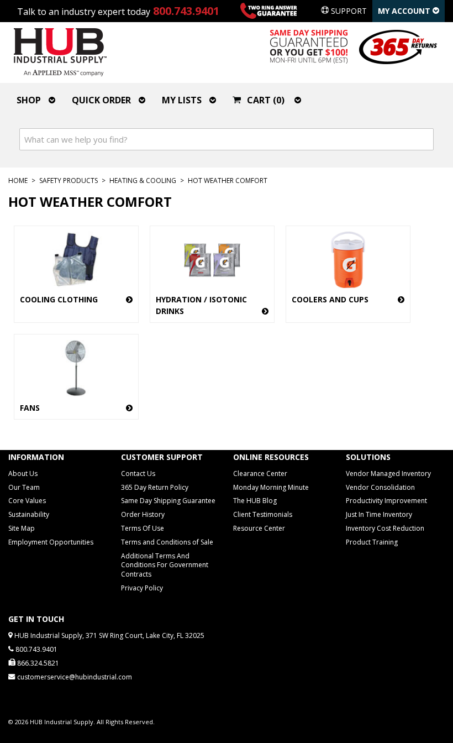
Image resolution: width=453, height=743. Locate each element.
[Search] (423, 139)
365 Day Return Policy (154, 487)
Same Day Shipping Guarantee (168, 500)
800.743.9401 (186, 10)
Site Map (21, 528)
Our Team (24, 487)
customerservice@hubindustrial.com (74, 677)
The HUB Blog (255, 500)
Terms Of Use (142, 528)
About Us (23, 473)
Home (18, 180)
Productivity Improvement (386, 500)
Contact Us (138, 473)
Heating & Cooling (142, 180)
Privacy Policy (142, 588)
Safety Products (68, 180)
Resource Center (259, 528)
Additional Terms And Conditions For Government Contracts (164, 565)
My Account (405, 11)
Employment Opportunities (50, 542)
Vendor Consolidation (380, 487)
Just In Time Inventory (379, 514)
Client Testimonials (262, 514)
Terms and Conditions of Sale (167, 542)
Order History (143, 514)
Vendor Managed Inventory (388, 473)
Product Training (372, 542)
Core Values (27, 500)
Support (348, 11)
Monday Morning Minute (271, 487)
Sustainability (28, 514)
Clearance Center (260, 473)
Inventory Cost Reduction (385, 528)
